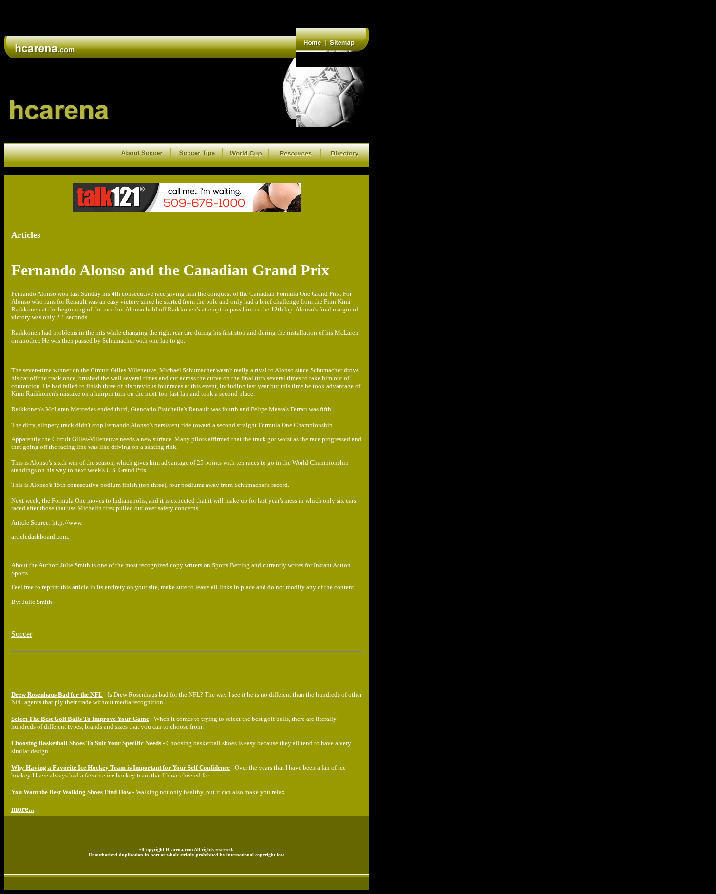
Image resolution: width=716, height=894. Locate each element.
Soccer (21, 634)
